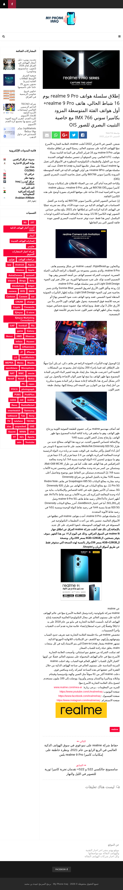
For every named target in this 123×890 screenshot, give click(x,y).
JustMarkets (27, 357)
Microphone (27, 368)
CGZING (29, 170)
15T (32, 222)
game (20, 331)
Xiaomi (12, 431)
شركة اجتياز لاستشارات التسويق (23, 252)
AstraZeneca (15, 275)
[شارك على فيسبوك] (83, 135)
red (21, 400)
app (9, 264)
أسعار (31, 235)
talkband (12, 415)
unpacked (20, 426)
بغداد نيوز (29, 166)
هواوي (11, 259)
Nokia (31, 378)
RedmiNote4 (27, 405)
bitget (31, 286)
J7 (21, 352)
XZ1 (22, 437)
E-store (30, 312)
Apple (31, 270)
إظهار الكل (31, 201)
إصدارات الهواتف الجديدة (22, 241)
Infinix (19, 341)
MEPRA (9, 362)
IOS (16, 347)
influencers (28, 347)
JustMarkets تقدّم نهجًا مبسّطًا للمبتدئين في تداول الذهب (26, 132)
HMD (19, 336)
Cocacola (29, 307)
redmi (13, 400)
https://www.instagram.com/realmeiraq (78, 700)
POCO (14, 389)
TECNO (30, 421)
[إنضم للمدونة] (4, 4)
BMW (31, 291)
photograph (27, 389)
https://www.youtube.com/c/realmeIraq (81, 691)
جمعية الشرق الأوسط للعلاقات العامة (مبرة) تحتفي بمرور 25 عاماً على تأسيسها (27, 81)
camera (12, 291)
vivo (32, 431)
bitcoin (12, 280)
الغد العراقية (27, 187)
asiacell (30, 275)
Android (19, 264)
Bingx (22, 280)
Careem (23, 296)
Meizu (20, 362)
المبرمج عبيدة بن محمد (35, 884)
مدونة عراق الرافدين (23, 159)
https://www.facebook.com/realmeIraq (79, 696)
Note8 (21, 378)
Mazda (30, 362)
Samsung (29, 410)
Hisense (30, 336)
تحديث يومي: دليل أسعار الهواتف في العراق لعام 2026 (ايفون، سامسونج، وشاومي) (27, 65)
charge (30, 302)
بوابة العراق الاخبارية (23, 163)
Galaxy (30, 331)
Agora (31, 264)
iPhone (30, 352)
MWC (21, 373)
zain (19, 442)
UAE (32, 426)
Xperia (31, 437)
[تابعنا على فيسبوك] (12, 4)
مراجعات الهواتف (26, 259)
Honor (9, 336)
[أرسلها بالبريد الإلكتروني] (47, 135)
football (23, 325)
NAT (12, 373)
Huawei (30, 341)
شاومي (31, 246)
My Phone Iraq (60, 884)
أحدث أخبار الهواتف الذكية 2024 (22, 229)
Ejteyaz (19, 312)
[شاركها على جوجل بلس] (65, 135)
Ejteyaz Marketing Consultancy (24, 319)
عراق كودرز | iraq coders (24, 182)
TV (8, 421)
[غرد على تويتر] (74, 135)
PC (23, 384)
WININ (22, 431)
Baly (32, 280)
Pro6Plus (29, 394)
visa (9, 426)
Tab (23, 415)
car (32, 296)
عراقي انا (29, 174)
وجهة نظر (29, 177)
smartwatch (14, 410)
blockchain (18, 286)
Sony (31, 415)
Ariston (20, 270)
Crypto (16, 307)
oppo (31, 384)
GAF (12, 325)
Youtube (29, 442)
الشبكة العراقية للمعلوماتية (26, 192)
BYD (22, 291)
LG (15, 357)
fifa (32, 325)
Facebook (60, 869)
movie (31, 373)
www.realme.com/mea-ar (68, 687)
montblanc (11, 368)
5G (25, 222)
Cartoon (10, 296)
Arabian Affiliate (24, 197)
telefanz (18, 421)
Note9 (11, 378)
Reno (14, 405)
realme (114, 729)
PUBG (17, 394)
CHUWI (19, 302)
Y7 (14, 437)
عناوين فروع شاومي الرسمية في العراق (28, 94)
